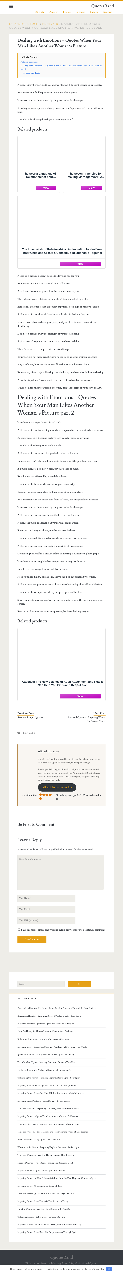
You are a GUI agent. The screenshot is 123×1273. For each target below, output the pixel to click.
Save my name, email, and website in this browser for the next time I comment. (63, 929)
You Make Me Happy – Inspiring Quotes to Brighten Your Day (46, 1062)
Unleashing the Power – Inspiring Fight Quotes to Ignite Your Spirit (48, 1078)
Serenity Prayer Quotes (30, 717)
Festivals (50, 24)
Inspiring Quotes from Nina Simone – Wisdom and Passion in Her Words (52, 1047)
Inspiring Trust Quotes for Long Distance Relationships (43, 1101)
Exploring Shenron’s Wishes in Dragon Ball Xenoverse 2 (43, 1070)
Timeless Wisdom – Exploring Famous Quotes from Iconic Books (48, 1108)
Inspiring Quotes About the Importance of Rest (39, 1186)
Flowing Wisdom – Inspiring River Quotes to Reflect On (43, 1209)
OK (109, 1269)
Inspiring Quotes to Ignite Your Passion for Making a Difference (47, 1116)
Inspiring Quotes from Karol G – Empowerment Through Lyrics (47, 1232)
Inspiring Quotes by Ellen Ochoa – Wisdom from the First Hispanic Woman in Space (57, 1178)
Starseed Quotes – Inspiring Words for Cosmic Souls (86, 719)
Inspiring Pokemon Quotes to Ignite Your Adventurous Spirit (45, 1023)
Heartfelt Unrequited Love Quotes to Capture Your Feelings (45, 1031)
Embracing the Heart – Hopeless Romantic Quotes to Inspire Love (48, 1124)
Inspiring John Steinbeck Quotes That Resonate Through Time (46, 1085)
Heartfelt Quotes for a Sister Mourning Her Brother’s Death (45, 1163)
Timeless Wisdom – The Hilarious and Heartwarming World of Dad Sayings (52, 1132)
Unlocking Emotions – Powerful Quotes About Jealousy (43, 1039)
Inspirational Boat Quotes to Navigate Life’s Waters (41, 1170)
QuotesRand (102, 6)
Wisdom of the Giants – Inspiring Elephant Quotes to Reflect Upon (48, 1147)
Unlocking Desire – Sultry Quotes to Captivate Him (41, 1217)
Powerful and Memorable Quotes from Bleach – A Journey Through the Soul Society (56, 1008)
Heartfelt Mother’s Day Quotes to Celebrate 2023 (40, 1139)
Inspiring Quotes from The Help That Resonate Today (42, 1201)
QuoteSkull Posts (24, 24)
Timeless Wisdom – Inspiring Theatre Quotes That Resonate (45, 1155)
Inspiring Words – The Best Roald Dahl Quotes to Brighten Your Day (49, 1224)
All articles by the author (57, 787)
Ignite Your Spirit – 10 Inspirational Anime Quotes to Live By (45, 1054)
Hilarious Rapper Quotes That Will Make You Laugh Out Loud (45, 1193)
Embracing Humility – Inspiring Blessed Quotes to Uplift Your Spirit (49, 1016)
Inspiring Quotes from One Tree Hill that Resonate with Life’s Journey (50, 1093)
